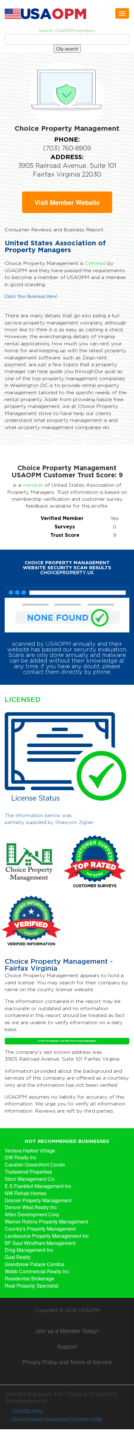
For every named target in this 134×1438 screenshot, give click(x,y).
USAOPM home (27, 1410)
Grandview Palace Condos (34, 1264)
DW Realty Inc (20, 1157)
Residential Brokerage (29, 1278)
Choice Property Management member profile (57, 1418)
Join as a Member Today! (67, 1331)
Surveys (65, 526)
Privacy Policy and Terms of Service (67, 1362)
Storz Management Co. (30, 1178)
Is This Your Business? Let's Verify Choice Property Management (67, 1040)
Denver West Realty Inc (31, 1207)
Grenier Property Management (38, 1200)
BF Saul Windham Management (40, 1243)
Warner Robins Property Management (46, 1221)
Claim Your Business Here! (31, 296)
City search (67, 48)
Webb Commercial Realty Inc (37, 1271)
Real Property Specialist (31, 1285)
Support (67, 1346)
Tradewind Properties (28, 1171)
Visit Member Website (67, 202)
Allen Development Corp (32, 1214)
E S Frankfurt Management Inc (38, 1186)
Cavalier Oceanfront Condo (35, 1164)
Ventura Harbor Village (30, 1150)
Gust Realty (18, 1257)
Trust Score (64, 535)
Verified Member (62, 518)
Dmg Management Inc (29, 1249)
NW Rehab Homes (25, 1193)
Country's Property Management (40, 1228)
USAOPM (89, 1310)
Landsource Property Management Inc (47, 1235)
